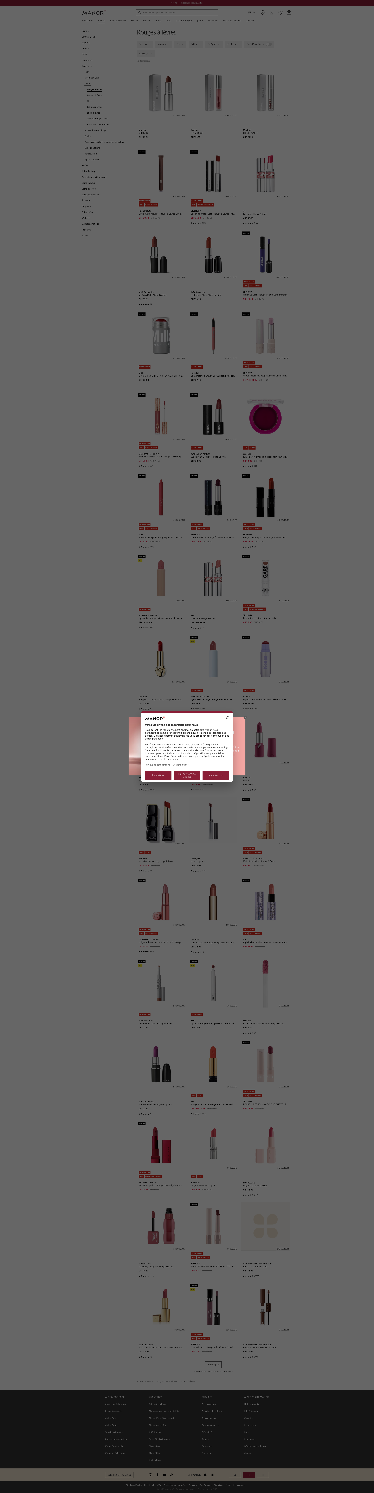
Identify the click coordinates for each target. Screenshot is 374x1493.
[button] (245, 717)
